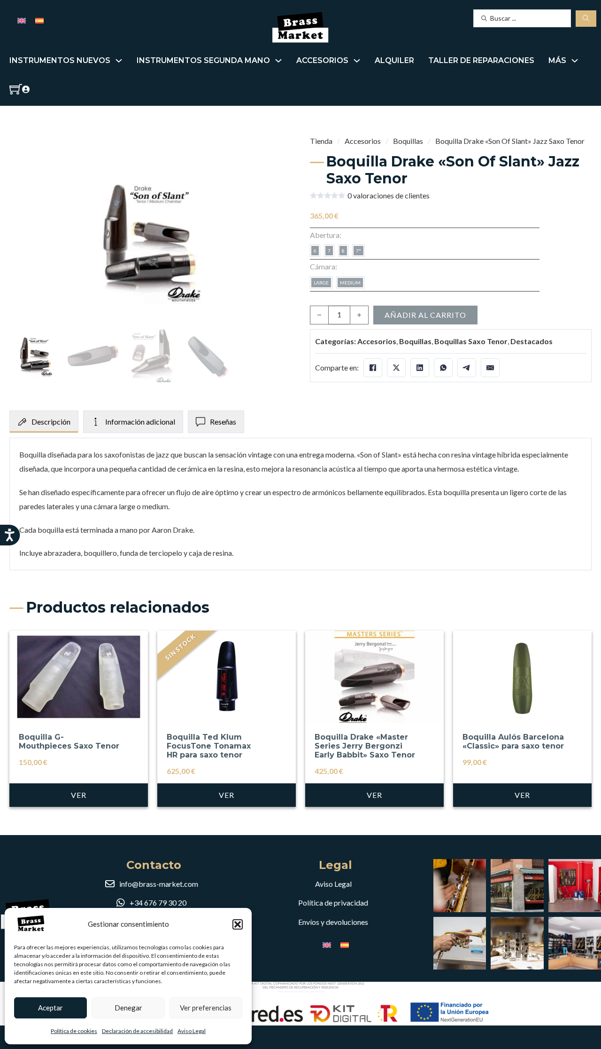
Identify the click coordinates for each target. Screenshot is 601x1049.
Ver (78, 794)
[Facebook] (372, 367)
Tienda (321, 140)
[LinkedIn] (419, 367)
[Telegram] (466, 367)
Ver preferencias (205, 1007)
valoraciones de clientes (388, 195)
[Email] (490, 367)
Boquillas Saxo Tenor (471, 341)
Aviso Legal (191, 1030)
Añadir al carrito (425, 314)
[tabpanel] (300, 504)
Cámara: (323, 266)
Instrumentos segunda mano (203, 60)
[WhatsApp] (443, 367)
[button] (237, 924)
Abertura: (325, 234)
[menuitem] (22, 20)
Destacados (531, 341)
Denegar (128, 1007)
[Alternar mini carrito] (15, 89)
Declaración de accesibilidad (137, 1030)
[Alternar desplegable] (119, 60)
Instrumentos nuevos (59, 60)
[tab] (43, 421)
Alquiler (394, 60)
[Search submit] (586, 18)
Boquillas (408, 140)
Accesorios (322, 60)
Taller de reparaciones (481, 60)
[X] (396, 367)
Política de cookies (74, 1030)
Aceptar (50, 1007)
